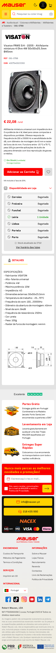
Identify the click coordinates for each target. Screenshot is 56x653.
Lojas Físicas (38, 558)
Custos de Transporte (13, 553)
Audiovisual (12, 22)
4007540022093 (17, 63)
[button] (28, 188)
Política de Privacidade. (19, 490)
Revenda (36, 566)
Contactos (37, 571)
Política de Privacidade (42, 579)
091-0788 (13, 58)
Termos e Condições (12, 562)
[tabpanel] (28, 323)
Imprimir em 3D (10, 576)
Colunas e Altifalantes (30, 22)
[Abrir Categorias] (6, 14)
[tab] (15, 260)
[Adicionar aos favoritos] (48, 172)
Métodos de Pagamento (14, 558)
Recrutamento (38, 562)
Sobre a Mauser (39, 553)
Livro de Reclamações (42, 575)
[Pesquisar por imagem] (51, 14)
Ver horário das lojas (28, 247)
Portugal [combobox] (15, 590)
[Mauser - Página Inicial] (14, 5)
